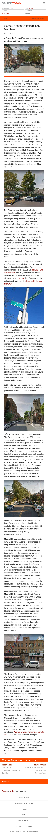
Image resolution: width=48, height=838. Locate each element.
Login (12, 791)
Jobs (25, 809)
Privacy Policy (24, 820)
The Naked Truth (40, 773)
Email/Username (7, 8)
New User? (5, 13)
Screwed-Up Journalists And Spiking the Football (17, 770)
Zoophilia (5, 773)
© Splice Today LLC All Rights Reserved (24, 832)
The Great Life (6, 768)
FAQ (24, 815)
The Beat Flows (41, 770)
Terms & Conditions (24, 826)
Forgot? (31, 8)
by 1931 (21, 278)
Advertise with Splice (24, 803)
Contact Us (25, 798)
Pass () (29, 8)
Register (5, 791)
